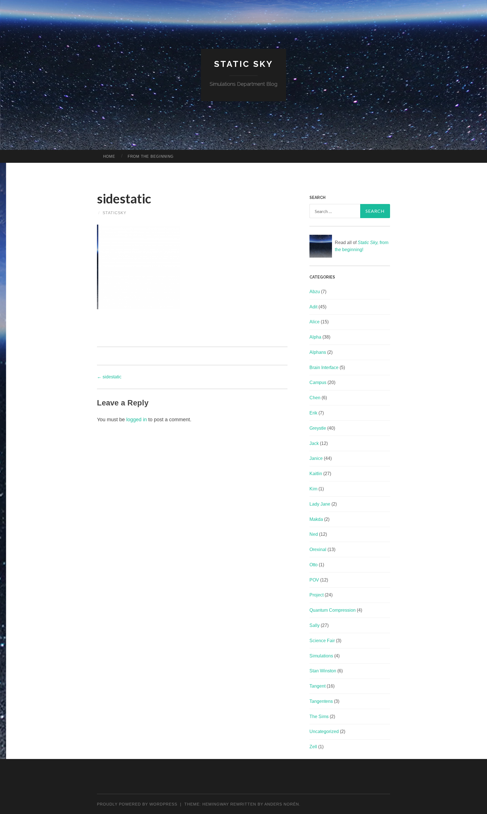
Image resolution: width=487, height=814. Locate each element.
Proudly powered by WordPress (137, 804)
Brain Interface (323, 367)
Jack (314, 443)
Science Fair (322, 640)
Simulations (321, 655)
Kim (313, 488)
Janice (316, 458)
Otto (313, 564)
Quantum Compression (332, 610)
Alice (314, 321)
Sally (314, 625)
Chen (314, 397)
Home (109, 156)
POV (314, 580)
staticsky (114, 212)
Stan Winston (322, 670)
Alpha (315, 337)
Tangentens (321, 701)
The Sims (319, 716)
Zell (313, 746)
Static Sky (243, 64)
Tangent (317, 686)
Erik (313, 413)
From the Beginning (151, 156)
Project (316, 595)
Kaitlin (315, 473)
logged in (136, 419)
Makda (316, 519)
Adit (313, 306)
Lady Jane (319, 504)
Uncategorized (324, 731)
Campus (317, 382)
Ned (313, 534)
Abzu (314, 291)
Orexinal (317, 549)
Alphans (317, 352)
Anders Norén (281, 804)
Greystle (317, 428)
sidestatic (109, 376)
